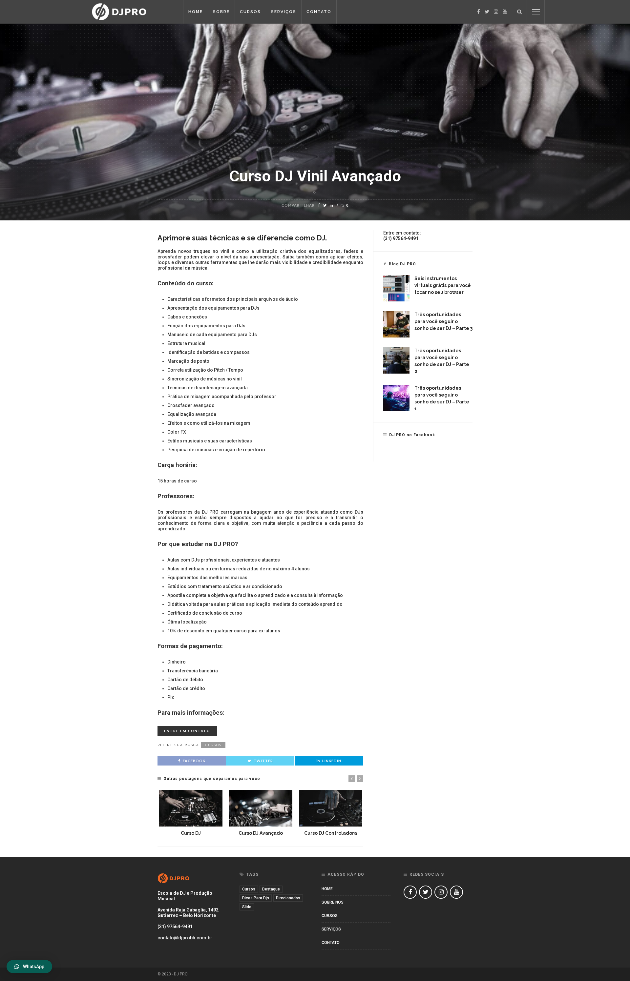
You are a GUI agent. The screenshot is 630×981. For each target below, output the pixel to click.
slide (246, 907)
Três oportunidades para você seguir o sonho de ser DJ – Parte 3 (443, 321)
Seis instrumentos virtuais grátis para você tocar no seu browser (442, 285)
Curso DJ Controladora (330, 833)
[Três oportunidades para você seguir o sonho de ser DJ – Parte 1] (396, 397)
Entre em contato (187, 731)
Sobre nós (333, 902)
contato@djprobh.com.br (185, 937)
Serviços (283, 12)
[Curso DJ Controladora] (330, 808)
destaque (271, 889)
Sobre (221, 12)
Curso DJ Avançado (261, 833)
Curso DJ (191, 833)
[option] (190, 813)
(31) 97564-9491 (175, 926)
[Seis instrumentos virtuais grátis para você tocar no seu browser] (396, 288)
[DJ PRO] (131, 11)
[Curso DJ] (190, 808)
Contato (318, 12)
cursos (213, 745)
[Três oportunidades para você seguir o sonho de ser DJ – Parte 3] (396, 324)
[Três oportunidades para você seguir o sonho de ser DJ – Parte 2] (396, 360)
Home (195, 12)
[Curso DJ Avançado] (260, 808)
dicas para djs (255, 898)
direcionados (288, 898)
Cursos (250, 12)
